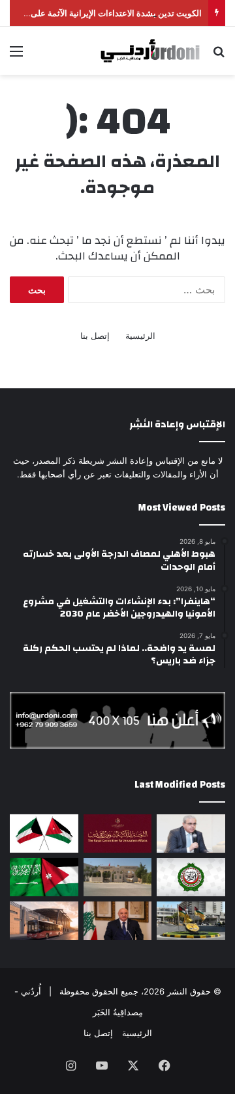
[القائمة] (16, 55)
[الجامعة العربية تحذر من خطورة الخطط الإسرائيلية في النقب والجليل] (191, 877)
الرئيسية (140, 335)
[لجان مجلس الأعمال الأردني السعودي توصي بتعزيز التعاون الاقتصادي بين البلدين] (44, 877)
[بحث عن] (218, 55)
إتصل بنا (95, 335)
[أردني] (160, 51)
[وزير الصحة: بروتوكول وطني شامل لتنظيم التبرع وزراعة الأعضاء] (191, 833)
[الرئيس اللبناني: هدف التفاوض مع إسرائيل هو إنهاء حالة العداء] (118, 920)
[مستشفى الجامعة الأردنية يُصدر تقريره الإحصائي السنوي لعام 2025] (191, 920)
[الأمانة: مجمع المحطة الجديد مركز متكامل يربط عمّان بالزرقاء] (44, 920)
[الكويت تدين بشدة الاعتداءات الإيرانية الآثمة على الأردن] (44, 833)
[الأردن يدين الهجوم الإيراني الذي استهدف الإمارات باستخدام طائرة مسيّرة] (118, 877)
